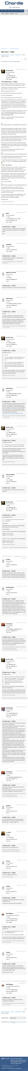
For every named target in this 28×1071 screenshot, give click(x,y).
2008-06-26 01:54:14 (21, 243)
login (7, 61)
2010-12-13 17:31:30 (21, 586)
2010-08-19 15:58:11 (21, 426)
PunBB (8, 1021)
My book (16, 10)
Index (3, 13)
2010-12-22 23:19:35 (21, 622)
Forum (25, 10)
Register (12, 13)
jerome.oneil (9, 70)
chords (19, 1068)
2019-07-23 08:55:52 (6, 981)
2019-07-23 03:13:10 (21, 951)
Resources (21, 10)
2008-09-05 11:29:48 (21, 297)
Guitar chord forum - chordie (7, 54)
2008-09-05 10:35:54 (21, 271)
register (11, 61)
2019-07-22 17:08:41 (21, 885)
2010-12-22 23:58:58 (21, 658)
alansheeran (9, 298)
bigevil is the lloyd (11, 272)
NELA (7, 213)
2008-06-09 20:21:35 (21, 69)
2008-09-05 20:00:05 (21, 387)
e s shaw (8, 832)
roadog (8, 886)
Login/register (16, 7)
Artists (8, 10)
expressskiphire (10, 474)
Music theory (18, 54)
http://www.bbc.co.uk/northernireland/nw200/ (12, 413)
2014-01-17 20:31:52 (21, 860)
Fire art (8, 861)
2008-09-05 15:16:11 (21, 336)
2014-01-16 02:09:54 (21, 831)
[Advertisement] (14, 30)
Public (12, 10)
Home (2, 10)
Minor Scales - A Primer (7, 52)
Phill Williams (9, 913)
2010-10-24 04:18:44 (7, 556)
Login (16, 13)
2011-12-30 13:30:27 (21, 804)
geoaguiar (9, 244)
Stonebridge (9, 708)
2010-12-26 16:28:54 (21, 770)
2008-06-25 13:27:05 (21, 212)
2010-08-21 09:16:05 (21, 473)
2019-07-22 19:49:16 (21, 912)
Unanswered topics (14, 48)
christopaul (9, 623)
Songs (5, 10)
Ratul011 (8, 805)
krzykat (8, 559)
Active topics (4, 48)
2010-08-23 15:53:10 (21, 500)
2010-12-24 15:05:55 (21, 706)
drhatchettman (10, 587)
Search (7, 13)
